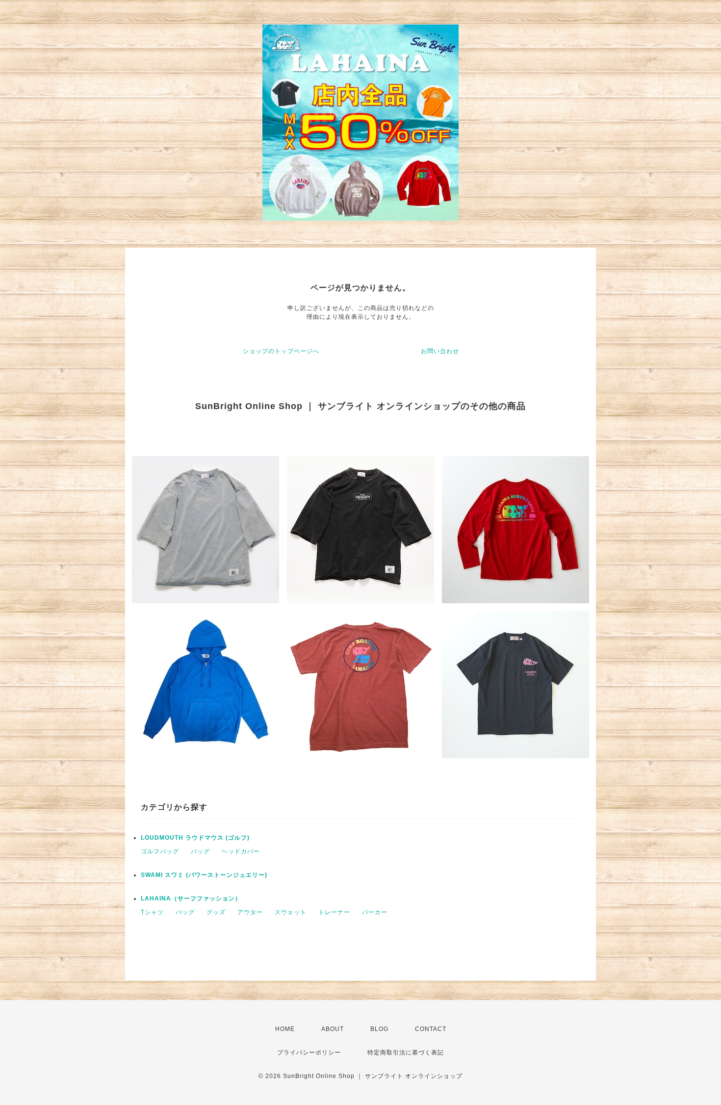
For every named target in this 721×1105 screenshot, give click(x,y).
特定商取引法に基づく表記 (405, 1052)
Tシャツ (152, 912)
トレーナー (334, 912)
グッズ (216, 912)
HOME (285, 1029)
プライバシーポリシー (309, 1052)
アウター (250, 912)
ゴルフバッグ (160, 851)
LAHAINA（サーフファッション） (191, 898)
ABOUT (332, 1029)
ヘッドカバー (241, 851)
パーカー (374, 912)
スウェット (291, 912)
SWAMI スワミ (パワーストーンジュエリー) (204, 875)
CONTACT (430, 1029)
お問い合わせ (440, 351)
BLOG (379, 1029)
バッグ (200, 851)
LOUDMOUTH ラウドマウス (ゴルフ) (195, 837)
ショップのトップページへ (281, 351)
